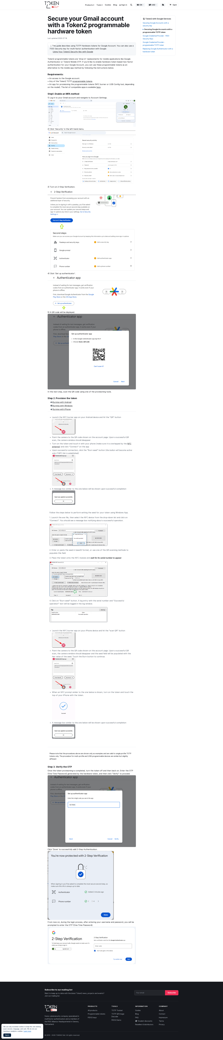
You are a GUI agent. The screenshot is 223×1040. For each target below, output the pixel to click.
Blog (115, 5)
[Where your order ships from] (163, 5)
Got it (7, 1035)
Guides (108, 5)
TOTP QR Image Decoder (118, 1015)
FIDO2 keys (92, 1017)
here (98, 87)
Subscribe (172, 993)
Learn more (27, 1031)
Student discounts (144, 1021)
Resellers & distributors (144, 1024)
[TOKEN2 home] (52, 4)
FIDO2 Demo (116, 1020)
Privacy (162, 1024)
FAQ (136, 1017)
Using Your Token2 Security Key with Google (73, 52)
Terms (161, 1021)
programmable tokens (82, 81)
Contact (162, 1014)
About (161, 1010)
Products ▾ (89, 5)
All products (92, 1010)
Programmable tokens (96, 1014)
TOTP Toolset (117, 1010)
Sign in (124, 5)
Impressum (163, 1017)
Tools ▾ (100, 5)
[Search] (131, 5)
